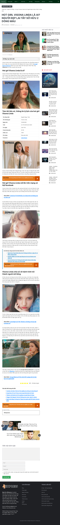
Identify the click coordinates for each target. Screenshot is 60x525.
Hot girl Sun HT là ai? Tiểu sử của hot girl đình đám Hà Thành (20, 393)
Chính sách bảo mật (46, 496)
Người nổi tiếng (7, 6)
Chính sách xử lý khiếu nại (47, 503)
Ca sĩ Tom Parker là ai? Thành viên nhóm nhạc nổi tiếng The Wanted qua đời (15, 435)
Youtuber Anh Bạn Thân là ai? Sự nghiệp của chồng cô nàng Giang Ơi (22, 390)
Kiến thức (23, 1)
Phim (23, 502)
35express (7, 24)
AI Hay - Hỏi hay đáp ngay (47, 488)
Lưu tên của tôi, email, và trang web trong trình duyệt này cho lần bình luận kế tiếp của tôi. (21, 473)
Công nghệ (10, 1)
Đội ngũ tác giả (45, 494)
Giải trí (16, 1)
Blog (23, 488)
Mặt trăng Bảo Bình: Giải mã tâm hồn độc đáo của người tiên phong (53, 131)
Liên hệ (43, 492)
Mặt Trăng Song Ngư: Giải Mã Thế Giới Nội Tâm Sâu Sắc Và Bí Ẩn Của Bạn (53, 93)
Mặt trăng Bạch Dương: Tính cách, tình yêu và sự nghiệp (53, 158)
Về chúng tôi (44, 490)
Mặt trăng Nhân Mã (48, 83)
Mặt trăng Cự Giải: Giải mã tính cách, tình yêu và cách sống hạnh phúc (53, 141)
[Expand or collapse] (38, 59)
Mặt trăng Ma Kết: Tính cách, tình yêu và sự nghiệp (53, 150)
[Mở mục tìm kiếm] (58, 1)
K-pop (23, 501)
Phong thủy (37, 1)
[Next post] (39, 435)
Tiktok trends (24, 498)
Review (43, 1)
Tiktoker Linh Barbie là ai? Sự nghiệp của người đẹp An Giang (20, 395)
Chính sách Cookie (45, 501)
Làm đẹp (30, 1)
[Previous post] (2, 426)
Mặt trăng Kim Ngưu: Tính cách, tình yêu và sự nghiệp (52, 122)
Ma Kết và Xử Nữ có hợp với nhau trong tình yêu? (52, 103)
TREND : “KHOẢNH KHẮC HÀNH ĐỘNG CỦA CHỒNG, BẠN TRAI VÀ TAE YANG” (53, 169)
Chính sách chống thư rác (47, 505)
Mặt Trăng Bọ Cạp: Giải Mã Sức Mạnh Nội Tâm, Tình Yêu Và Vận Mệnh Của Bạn (53, 112)
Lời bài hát (24, 496)
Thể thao (50, 1)
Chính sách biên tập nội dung (48, 498)
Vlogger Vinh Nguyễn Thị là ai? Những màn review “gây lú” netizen (21, 397)
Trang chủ (3, 1)
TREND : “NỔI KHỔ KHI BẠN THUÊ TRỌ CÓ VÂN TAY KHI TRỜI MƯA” (53, 179)
